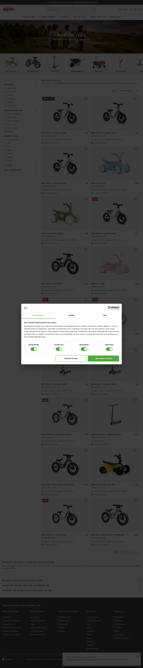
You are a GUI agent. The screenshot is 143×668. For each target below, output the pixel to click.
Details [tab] (71, 315)
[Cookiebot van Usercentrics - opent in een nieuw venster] (109, 308)
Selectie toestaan (71, 358)
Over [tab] (105, 315)
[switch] (59, 349)
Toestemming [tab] (38, 315)
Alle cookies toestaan (103, 358)
